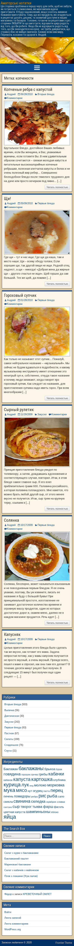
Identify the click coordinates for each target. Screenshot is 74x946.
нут (30, 790)
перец (56, 790)
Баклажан (11, 769)
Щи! (7, 198)
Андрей (11, 94)
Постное (9, 733)
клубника (59, 779)
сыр (16, 806)
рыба (52, 796)
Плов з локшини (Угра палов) (21, 876)
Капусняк (12, 634)
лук (25, 784)
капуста (22, 779)
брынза (49, 769)
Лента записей (12, 917)
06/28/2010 (26, 94)
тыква (37, 806)
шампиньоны (38, 811)
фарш (48, 807)
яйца (10, 817)
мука (9, 790)
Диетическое (11, 715)
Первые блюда (46, 203)
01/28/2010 (26, 300)
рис (42, 795)
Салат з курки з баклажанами (21, 852)
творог (26, 806)
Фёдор (8, 894)
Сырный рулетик (19, 409)
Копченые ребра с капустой (28, 89)
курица (12, 785)
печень (8, 796)
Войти (7, 912)
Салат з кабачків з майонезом (21, 870)
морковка (56, 785)
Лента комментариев (16, 923)
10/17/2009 (26, 525)
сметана (8, 807)
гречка (34, 774)
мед (31, 786)
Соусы (8, 750)
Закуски (41, 414)
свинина (21, 801)
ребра (34, 796)
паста (46, 791)
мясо (21, 790)
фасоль (59, 806)
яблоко (54, 812)
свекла (8, 801)
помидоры (22, 796)
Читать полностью (57, 187)
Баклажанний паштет (16, 858)
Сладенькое (11, 745)
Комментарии (14, 98)
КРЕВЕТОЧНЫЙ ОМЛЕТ (37, 894)
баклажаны (31, 768)
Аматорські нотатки (16, 3)
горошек (25, 774)
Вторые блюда (46, 94)
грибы (43, 774)
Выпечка (9, 710)
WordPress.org (12, 929)
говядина (12, 774)
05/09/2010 (26, 203)
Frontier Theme (64, 942)
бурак (59, 769)
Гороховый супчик (20, 295)
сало (61, 796)
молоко (40, 785)
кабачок (8, 780)
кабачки (56, 773)
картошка (42, 779)
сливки (61, 801)
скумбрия (51, 802)
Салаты (8, 739)
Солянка (11, 520)
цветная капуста (14, 812)
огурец (38, 791)
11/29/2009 (26, 414)
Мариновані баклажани (17, 864)
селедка (38, 801)
